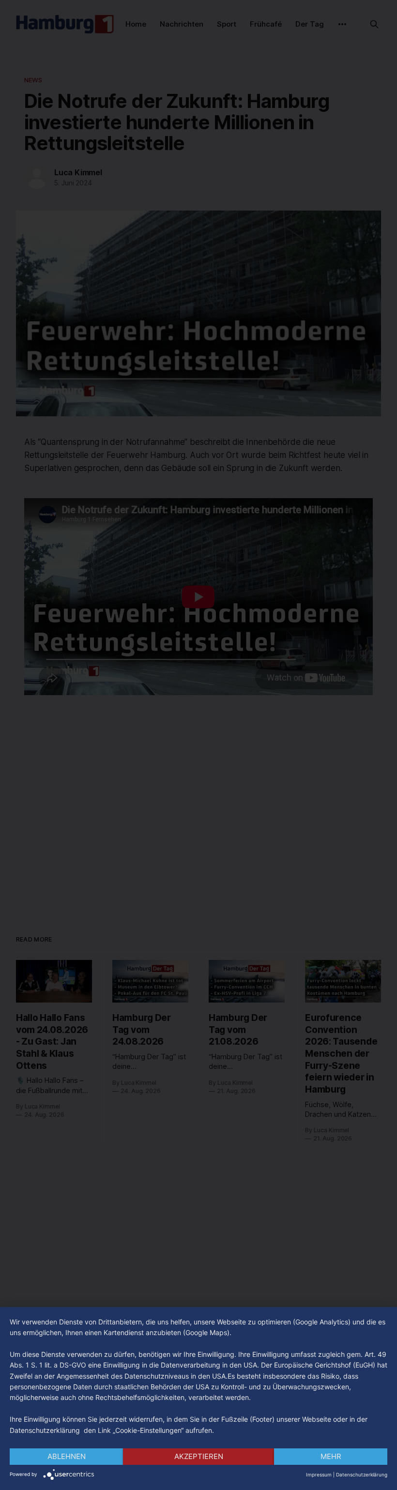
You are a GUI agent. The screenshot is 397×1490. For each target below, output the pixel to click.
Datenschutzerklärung (361, 1474)
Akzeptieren (198, 1456)
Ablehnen (66, 1456)
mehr (331, 1456)
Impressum (319, 1474)
